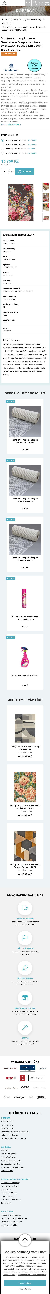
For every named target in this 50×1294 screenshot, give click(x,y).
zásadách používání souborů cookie (32, 1275)
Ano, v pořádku (25, 1283)
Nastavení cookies (25, 1289)
